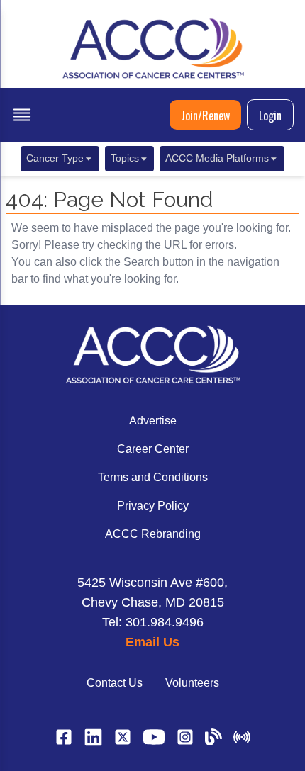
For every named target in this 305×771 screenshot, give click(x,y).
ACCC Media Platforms (217, 158)
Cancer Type (55, 158)
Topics (125, 158)
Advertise (153, 421)
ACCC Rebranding (153, 534)
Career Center (153, 449)
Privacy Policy (153, 506)
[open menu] (22, 114)
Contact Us (115, 683)
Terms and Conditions (153, 477)
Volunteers (192, 683)
